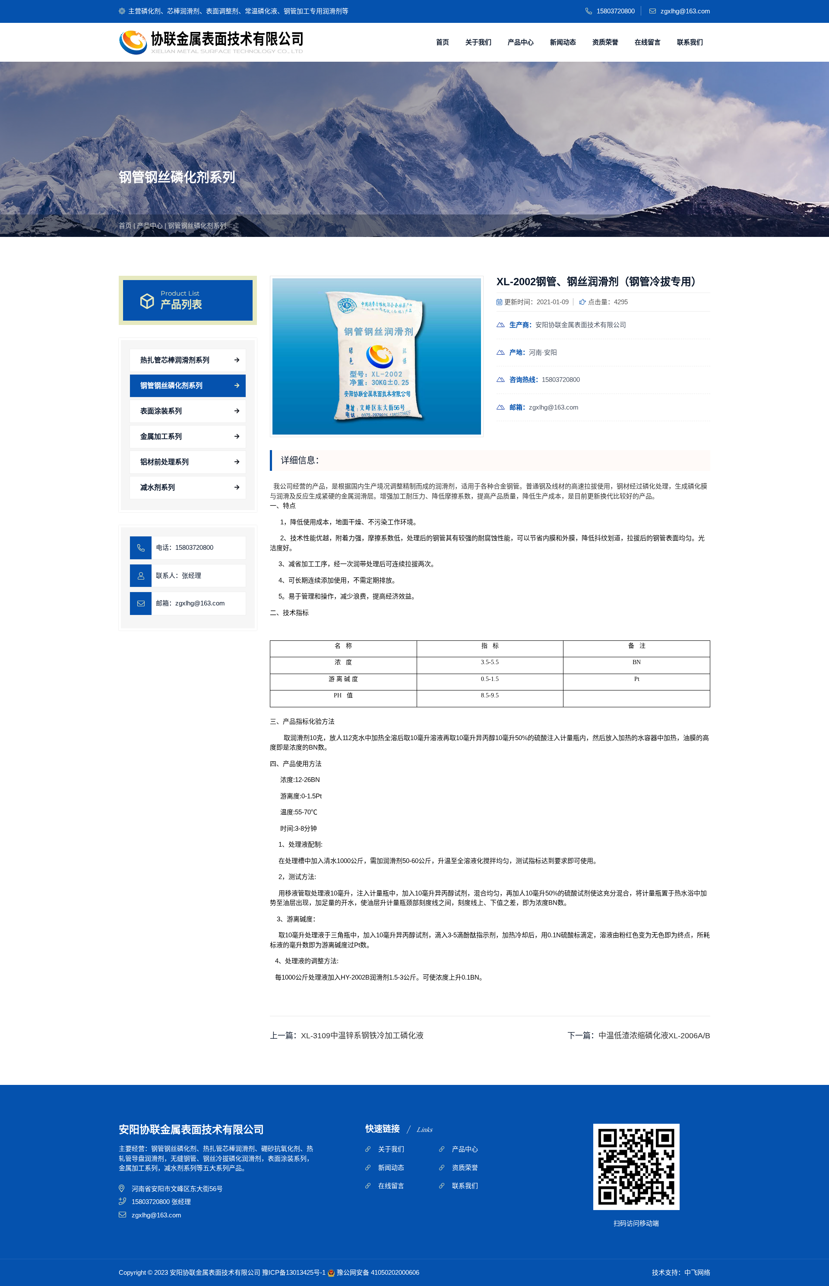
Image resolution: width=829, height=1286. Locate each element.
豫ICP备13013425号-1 (294, 1272)
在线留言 (648, 42)
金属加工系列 (161, 436)
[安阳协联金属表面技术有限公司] (211, 42)
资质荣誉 (605, 42)
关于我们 (478, 42)
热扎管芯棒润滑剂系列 (174, 360)
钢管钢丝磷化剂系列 (197, 225)
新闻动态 (563, 42)
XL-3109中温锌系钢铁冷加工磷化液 (362, 1035)
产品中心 (521, 42)
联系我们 (690, 42)
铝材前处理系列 (164, 462)
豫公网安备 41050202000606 (378, 1272)
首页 (442, 42)
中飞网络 (697, 1272)
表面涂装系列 (161, 411)
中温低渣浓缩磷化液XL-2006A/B (654, 1035)
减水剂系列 (157, 487)
